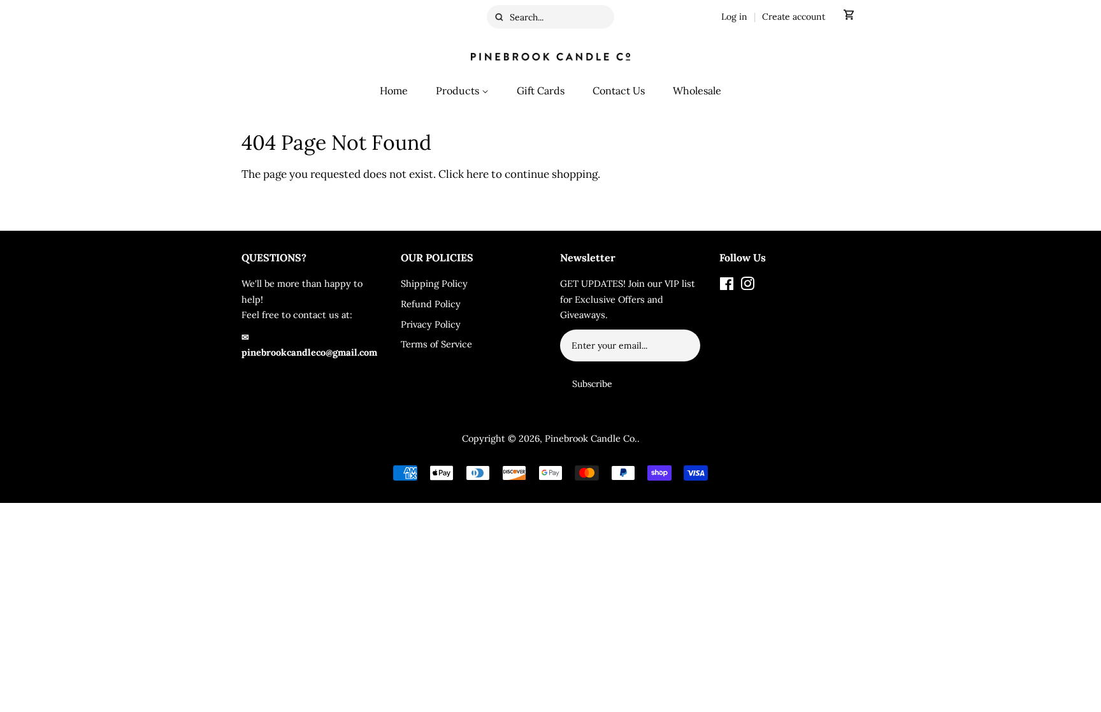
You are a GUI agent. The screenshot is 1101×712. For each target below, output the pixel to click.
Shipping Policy (434, 283)
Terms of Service (436, 344)
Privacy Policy (431, 324)
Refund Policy (431, 304)
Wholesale (697, 90)
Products (459, 90)
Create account (793, 16)
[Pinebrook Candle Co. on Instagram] (747, 286)
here (477, 174)
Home (394, 90)
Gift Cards (541, 90)
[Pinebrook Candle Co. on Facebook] (726, 286)
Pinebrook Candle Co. (591, 438)
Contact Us (619, 90)
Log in (734, 16)
